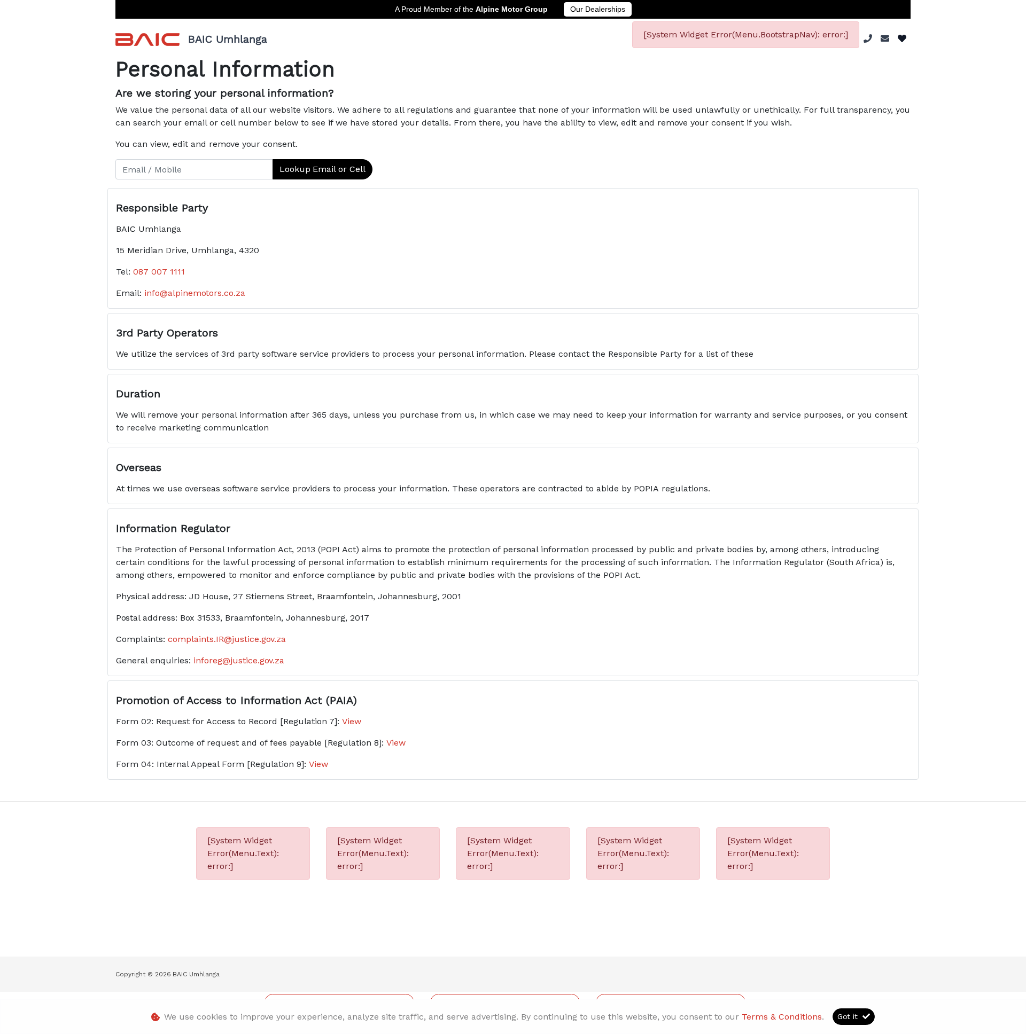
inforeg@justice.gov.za (238, 660)
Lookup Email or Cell (322, 169)
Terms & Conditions (782, 1017)
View (351, 721)
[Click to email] (884, 38)
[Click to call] (867, 38)
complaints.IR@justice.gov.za (227, 639)
